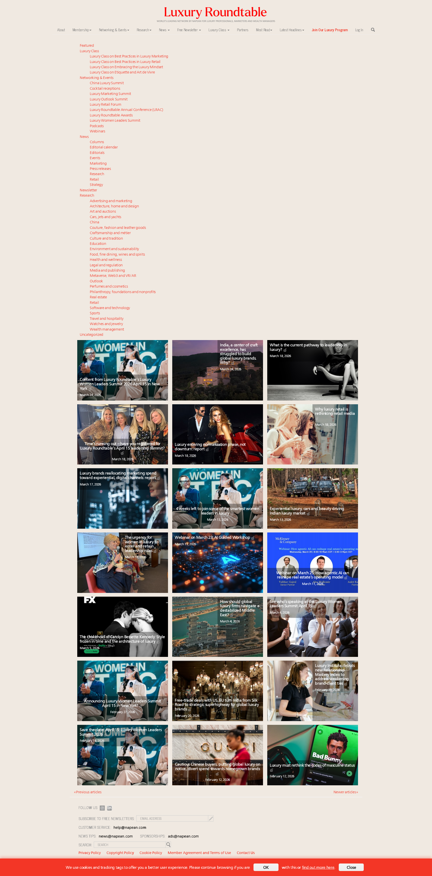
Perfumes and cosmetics (109, 287)
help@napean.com (130, 828)
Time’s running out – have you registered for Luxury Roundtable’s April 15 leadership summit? (122, 446)
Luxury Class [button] (217, 30)
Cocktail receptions (105, 89)
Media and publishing (107, 271)
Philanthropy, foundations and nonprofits (123, 292)
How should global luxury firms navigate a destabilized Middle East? (239, 608)
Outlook (96, 281)
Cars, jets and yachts (105, 217)
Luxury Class (89, 51)
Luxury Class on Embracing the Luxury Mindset (126, 67)
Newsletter (88, 190)
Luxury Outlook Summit (109, 99)
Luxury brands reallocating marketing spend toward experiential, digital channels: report (118, 475)
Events (95, 158)
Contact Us (246, 853)
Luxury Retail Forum (105, 105)
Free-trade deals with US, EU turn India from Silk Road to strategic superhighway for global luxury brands (217, 705)
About (61, 30)
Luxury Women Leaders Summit (115, 121)
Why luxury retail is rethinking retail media (335, 412)
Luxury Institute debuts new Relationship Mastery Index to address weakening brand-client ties (334, 674)
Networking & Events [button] (113, 30)
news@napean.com (116, 837)
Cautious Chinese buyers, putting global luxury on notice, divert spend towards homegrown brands (217, 767)
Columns (97, 142)
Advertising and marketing (111, 201)
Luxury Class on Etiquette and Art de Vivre (122, 72)
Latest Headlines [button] (291, 30)
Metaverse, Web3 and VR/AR (113, 276)
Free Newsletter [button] (187, 30)
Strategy (96, 185)
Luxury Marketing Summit (110, 94)
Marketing (98, 164)
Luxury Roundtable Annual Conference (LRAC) (126, 110)
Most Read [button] (263, 30)
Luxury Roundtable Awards (111, 115)
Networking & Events (96, 78)
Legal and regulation (106, 265)
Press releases (100, 169)
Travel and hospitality (106, 319)
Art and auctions (103, 212)
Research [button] (143, 30)
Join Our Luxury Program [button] (330, 30)
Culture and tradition (106, 239)
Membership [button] (80, 30)
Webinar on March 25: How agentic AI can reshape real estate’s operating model (312, 575)
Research (97, 174)
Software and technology (110, 308)
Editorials (97, 153)
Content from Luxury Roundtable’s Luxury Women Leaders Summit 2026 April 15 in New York (120, 384)
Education (98, 244)
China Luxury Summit (107, 83)
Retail (94, 180)
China (94, 222)
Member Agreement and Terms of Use (199, 853)
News (84, 137)
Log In (359, 30)
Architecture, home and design (114, 206)
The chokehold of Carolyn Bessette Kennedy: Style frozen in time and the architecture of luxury (122, 639)
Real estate (98, 297)
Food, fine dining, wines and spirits (117, 255)
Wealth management (107, 330)
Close (351, 868)
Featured (87, 46)
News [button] (163, 30)
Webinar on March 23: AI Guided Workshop (213, 538)
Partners (242, 30)
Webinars (97, 131)
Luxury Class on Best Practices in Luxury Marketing (129, 56)
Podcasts (97, 126)
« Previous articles (87, 792)
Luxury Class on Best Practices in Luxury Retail (125, 62)
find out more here (318, 868)
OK (266, 868)
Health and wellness (106, 260)
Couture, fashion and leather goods (118, 228)
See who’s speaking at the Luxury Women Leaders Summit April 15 (306, 604)
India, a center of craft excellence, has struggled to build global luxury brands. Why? (239, 354)
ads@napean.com (183, 837)
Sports (95, 313)
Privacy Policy (89, 853)
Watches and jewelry (106, 324)
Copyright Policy (120, 853)
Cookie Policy (151, 853)
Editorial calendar (104, 147)
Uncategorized (91, 335)
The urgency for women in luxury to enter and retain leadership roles (141, 544)
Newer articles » (346, 792)
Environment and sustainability (114, 249)
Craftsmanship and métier (110, 233)
